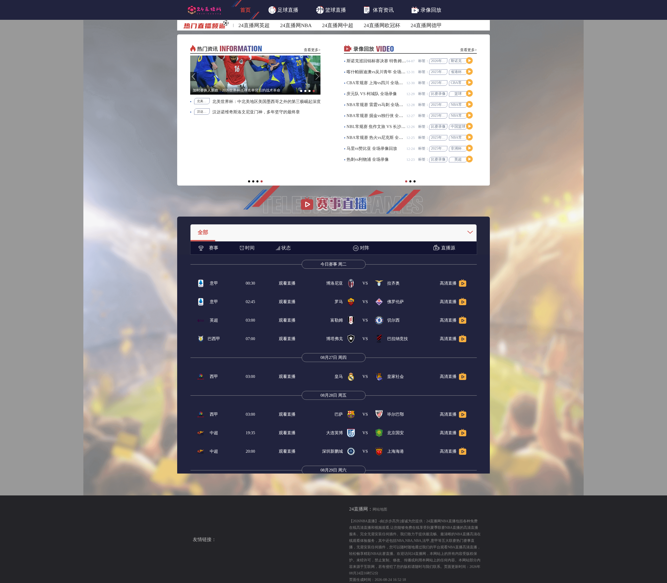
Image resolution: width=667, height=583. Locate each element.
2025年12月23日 (443, 148)
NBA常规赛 (460, 105)
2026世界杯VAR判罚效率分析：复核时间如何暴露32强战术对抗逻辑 (272, 122)
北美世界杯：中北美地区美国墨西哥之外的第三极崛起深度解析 (209, 101)
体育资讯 (383, 10)
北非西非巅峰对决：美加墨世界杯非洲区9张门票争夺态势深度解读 (272, 132)
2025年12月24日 (443, 105)
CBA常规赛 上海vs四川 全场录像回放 (381, 83)
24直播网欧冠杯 (382, 25)
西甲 (214, 376)
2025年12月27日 (443, 83)
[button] (193, 76)
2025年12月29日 (443, 72)
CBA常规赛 (460, 83)
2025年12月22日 (443, 137)
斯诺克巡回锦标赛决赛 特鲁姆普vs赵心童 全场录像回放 (397, 61)
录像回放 (431, 10)
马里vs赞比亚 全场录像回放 (372, 148)
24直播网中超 (337, 25)
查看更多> (312, 50)
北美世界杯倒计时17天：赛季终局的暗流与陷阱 (272, 153)
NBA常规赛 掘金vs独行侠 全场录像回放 (383, 115)
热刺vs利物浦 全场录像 (368, 159)
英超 (458, 159)
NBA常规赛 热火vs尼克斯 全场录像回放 (383, 137)
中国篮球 (458, 126)
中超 (214, 433)
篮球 (458, 94)
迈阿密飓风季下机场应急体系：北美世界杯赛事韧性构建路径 (272, 174)
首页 (245, 10)
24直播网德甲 (426, 25)
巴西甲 (214, 338)
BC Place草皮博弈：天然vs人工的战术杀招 (272, 111)
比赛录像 (438, 94)
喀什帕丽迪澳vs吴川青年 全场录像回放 (382, 72)
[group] (256, 75)
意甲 (214, 283)
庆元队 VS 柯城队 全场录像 (372, 93)
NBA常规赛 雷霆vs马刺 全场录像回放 (381, 104)
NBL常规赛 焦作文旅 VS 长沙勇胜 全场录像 (387, 126)
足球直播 (287, 10)
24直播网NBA (296, 25)
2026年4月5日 (442, 61)
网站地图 (380, 509)
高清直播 (448, 283)
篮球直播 (335, 10)
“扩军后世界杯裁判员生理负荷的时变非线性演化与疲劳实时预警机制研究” (272, 143)
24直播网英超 (254, 25)
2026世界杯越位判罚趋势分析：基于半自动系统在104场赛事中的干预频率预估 (272, 101)
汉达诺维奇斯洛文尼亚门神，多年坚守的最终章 (195, 112)
